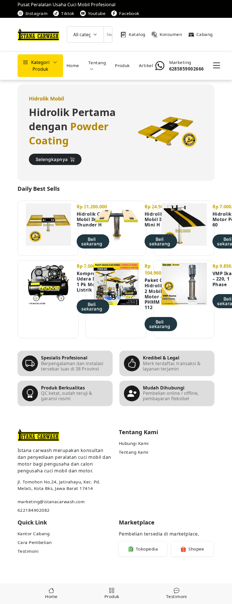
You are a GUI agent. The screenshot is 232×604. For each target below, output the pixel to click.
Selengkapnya (52, 159)
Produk (122, 65)
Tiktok (67, 13)
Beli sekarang (91, 241)
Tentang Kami (134, 452)
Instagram (36, 13)
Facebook (129, 13)
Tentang (97, 62)
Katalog (137, 34)
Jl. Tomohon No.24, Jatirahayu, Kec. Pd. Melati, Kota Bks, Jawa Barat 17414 (59, 485)
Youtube (97, 13)
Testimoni (28, 551)
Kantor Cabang (34, 533)
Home (72, 65)
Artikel (146, 65)
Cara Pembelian (34, 542)
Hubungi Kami (134, 443)
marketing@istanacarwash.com (51, 501)
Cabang (204, 34)
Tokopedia (147, 549)
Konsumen (171, 34)
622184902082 (34, 510)
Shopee (196, 549)
